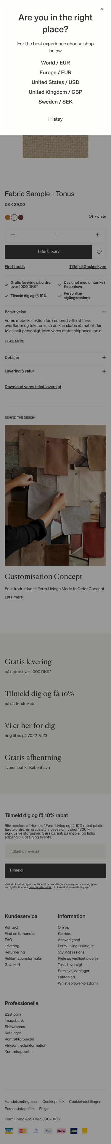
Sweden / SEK (55, 102)
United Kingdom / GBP (55, 92)
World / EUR (55, 63)
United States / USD (56, 82)
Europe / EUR (55, 73)
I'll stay (55, 119)
